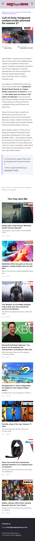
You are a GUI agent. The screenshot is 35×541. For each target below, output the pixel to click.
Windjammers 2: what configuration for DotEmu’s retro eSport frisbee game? (16, 388)
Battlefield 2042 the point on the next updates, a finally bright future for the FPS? (17, 266)
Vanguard (13, 190)
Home (3, 12)
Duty (9, 187)
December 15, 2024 (11, 170)
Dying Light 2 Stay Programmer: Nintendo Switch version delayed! (16, 227)
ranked (29, 187)
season (5, 190)
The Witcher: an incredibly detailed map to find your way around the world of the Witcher (16, 307)
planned (22, 187)
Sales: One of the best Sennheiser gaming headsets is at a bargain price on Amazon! (17, 465)
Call (4, 187)
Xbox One (7, 39)
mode (15, 187)
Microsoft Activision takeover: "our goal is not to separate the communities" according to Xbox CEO (17, 347)
